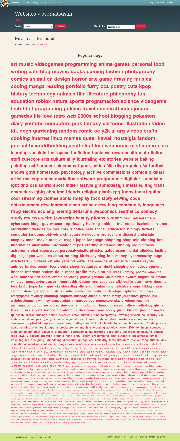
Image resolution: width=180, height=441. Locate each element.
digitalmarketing (78, 381)
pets (89, 228)
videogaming (147, 377)
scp (106, 407)
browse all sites (41, 44)
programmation (132, 399)
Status (143, 437)
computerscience (135, 358)
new (84, 407)
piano (121, 310)
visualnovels (114, 276)
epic (106, 366)
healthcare (161, 371)
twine (40, 351)
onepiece (28, 393)
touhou (37, 305)
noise (14, 327)
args (86, 348)
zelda (62, 411)
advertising (126, 411)
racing (32, 377)
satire (21, 407)
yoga (39, 355)
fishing (152, 371)
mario (14, 351)
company (48, 399)
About (110, 437)
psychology (73, 172)
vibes (136, 402)
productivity (139, 417)
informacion (80, 402)
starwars (69, 351)
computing (92, 351)
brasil (77, 336)
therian (127, 362)
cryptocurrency (53, 407)
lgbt (15, 185)
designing (37, 340)
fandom (146, 138)
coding (19, 86)
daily (29, 402)
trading (66, 362)
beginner (36, 420)
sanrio (45, 185)
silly (71, 159)
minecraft (108, 108)
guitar (155, 191)
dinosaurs (70, 340)
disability (156, 407)
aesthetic (79, 145)
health (131, 152)
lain (42, 286)
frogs (23, 384)
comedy (149, 211)
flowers (148, 228)
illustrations (53, 395)
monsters (73, 369)
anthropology (24, 380)
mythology (144, 305)
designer (111, 417)
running (25, 327)
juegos (29, 255)
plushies (37, 327)
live (42, 395)
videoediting (46, 362)
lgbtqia (52, 365)
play (131, 396)
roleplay (81, 198)
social (130, 223)
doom (114, 358)
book (161, 239)
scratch (115, 348)
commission (145, 405)
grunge (83, 340)
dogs (25, 130)
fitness (148, 244)
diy (118, 165)
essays (51, 281)
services (25, 358)
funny (127, 191)
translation (76, 358)
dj (44, 355)
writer (117, 390)
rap (62, 291)
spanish (24, 319)
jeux (132, 414)
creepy (154, 355)
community (129, 205)
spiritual (13, 417)
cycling (83, 390)
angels (88, 371)
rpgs (14, 336)
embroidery (107, 411)
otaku (157, 381)
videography (96, 355)
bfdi (93, 323)
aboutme (55, 191)
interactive (79, 300)
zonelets (112, 327)
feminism (142, 327)
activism (47, 332)
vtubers (126, 351)
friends (73, 191)
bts (27, 340)
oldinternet (76, 405)
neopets (67, 417)
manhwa (33, 344)
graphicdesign (109, 185)
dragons (116, 305)
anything (97, 255)
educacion (117, 228)
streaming (31, 198)
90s (110, 165)
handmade (67, 399)
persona (150, 358)
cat (76, 165)
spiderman (107, 396)
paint (63, 423)
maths (105, 344)
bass (119, 411)
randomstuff (133, 407)
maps (123, 369)
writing (19, 71)
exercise (143, 411)
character (29, 395)
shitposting (89, 384)
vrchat (90, 407)
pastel (135, 351)
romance (26, 276)
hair (41, 380)
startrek (92, 399)
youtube (34, 123)
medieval (40, 377)
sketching (105, 369)
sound (81, 369)
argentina (100, 420)
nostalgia (125, 138)
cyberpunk (20, 223)
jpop (51, 348)
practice (21, 399)
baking (147, 159)
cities (138, 420)
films (97, 145)
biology (133, 228)
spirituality (75, 223)
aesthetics (128, 211)
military (111, 405)
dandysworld (38, 399)
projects (121, 260)
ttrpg (16, 211)
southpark (28, 365)
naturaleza (43, 420)
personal (142, 63)
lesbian (136, 340)
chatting (21, 369)
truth (158, 393)
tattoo (151, 387)
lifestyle (85, 185)
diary (17, 123)
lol (99, 323)
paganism (14, 410)
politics (72, 108)
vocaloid (38, 152)
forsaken (76, 399)
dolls (59, 271)
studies (13, 420)
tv (31, 145)
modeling (152, 369)
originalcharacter (38, 405)
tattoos (120, 366)
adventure (69, 310)
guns (93, 395)
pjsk (45, 319)
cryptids (138, 390)
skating (72, 355)
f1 (71, 348)
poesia (160, 384)
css (33, 185)
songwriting (162, 405)
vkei (161, 315)
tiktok (151, 366)
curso (123, 384)
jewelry (23, 336)
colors (16, 374)
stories (114, 159)
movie (42, 239)
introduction (88, 305)
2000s (85, 115)
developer (115, 291)
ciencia (156, 417)
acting (66, 348)
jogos (33, 286)
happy (69, 420)
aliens (82, 286)
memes (72, 138)
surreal (53, 384)
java (88, 369)
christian (131, 377)
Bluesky (48, 437)
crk (61, 399)
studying (86, 315)
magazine (141, 384)
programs (158, 396)
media (137, 145)
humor (104, 305)
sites (129, 384)
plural (146, 374)
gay (45, 223)
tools (112, 340)
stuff (15, 159)
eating (13, 377)
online (53, 315)
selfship (69, 395)
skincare (148, 362)
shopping (113, 239)
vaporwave (49, 250)
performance (123, 396)
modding (51, 295)
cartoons (113, 123)
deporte (31, 351)
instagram (91, 405)
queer (89, 138)
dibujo (46, 402)
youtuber (57, 405)
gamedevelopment (146, 266)
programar (83, 362)
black (89, 411)
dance (47, 178)
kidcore (97, 377)
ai (113, 130)
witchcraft (19, 260)
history (19, 93)
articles (55, 399)
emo (151, 145)
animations (104, 286)
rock (95, 198)
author (34, 371)
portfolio (76, 86)
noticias (147, 402)
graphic (59, 336)
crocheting (61, 387)
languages (153, 205)
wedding (57, 377)
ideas (137, 369)
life (37, 115)
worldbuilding (51, 145)
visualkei (150, 411)
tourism (21, 377)
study (16, 218)
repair (122, 414)
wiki (119, 281)
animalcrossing (35, 414)
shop (127, 239)
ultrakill (147, 399)
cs (164, 402)
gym (138, 281)
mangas (56, 371)
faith (18, 420)
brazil (111, 377)
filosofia (153, 405)
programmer (89, 358)
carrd (100, 310)
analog (144, 369)
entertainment (25, 205)
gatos (109, 250)
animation (41, 78)
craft (52, 323)
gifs (52, 319)
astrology (107, 281)
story (107, 198)
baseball (15, 358)
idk (14, 130)
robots (130, 300)
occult (43, 266)
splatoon (131, 291)
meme (79, 291)
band (107, 260)
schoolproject (76, 387)
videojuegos (135, 108)
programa (49, 380)
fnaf (120, 223)
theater (23, 348)
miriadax (90, 414)
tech (16, 108)
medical (158, 366)
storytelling (21, 228)
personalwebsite (74, 250)
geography (114, 332)
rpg (116, 191)
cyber (44, 358)
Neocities (18, 437)
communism (82, 327)
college (155, 351)
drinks (153, 420)
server (115, 396)
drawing (123, 78)
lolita (135, 348)
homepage (51, 374)
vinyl (141, 402)
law (151, 319)
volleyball (129, 332)
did (134, 384)
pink (77, 123)
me (119, 178)
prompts (159, 420)
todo (98, 405)
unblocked (82, 355)
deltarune (82, 211)
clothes (51, 198)
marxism (99, 411)
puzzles (104, 295)
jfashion (146, 310)
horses (164, 351)
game (105, 78)
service (49, 377)
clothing (148, 239)
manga (37, 86)
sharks (14, 348)
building (94, 387)
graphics (132, 165)
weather (75, 366)
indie (71, 185)
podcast (159, 332)
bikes (141, 399)
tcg (80, 420)
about (58, 255)
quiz (60, 402)
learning (19, 152)
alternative (41, 244)
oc (97, 130)
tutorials (95, 393)
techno (112, 366)
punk (86, 165)
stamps (135, 286)
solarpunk (49, 405)
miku (119, 362)
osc (71, 305)
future (96, 407)
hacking (93, 223)
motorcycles (148, 417)
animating (112, 407)
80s (129, 348)
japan (81, 239)
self (134, 420)
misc (123, 348)
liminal (157, 387)
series (99, 165)
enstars (35, 380)
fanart (141, 191)
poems (141, 272)
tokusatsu (28, 423)
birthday (80, 295)
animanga (21, 371)
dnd (24, 185)
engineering (59, 211)
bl (86, 319)
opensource (42, 369)
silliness (118, 417)
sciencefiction (139, 381)
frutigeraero (91, 266)
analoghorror (16, 390)
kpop (145, 86)
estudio (21, 395)
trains (143, 351)
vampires (154, 272)
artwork (65, 371)
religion (89, 191)
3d (144, 165)
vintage (114, 218)
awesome (96, 344)
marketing (65, 178)
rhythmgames (157, 402)
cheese (149, 414)
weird (47, 218)
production (62, 332)
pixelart (156, 172)
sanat (103, 399)
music (26, 63)
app (42, 291)
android (78, 348)
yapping (14, 380)
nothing (71, 255)
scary (104, 377)
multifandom (98, 414)
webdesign (41, 228)
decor (108, 399)
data (101, 319)
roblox (43, 100)
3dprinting (16, 365)
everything (106, 205)
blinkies (146, 250)
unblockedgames (145, 407)
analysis (154, 374)
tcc (28, 371)
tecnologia (59, 266)
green (68, 366)
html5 (107, 266)
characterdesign (36, 315)
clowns (22, 351)
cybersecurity (140, 255)
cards (20, 393)
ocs (104, 86)
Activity (35, 2)
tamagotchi (107, 414)
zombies (162, 417)
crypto (148, 260)
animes (17, 266)
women (129, 381)
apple (19, 405)
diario (129, 417)
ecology (36, 358)
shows (17, 172)
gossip (76, 414)
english (52, 291)
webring (107, 420)
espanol (58, 414)
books (77, 71)
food (159, 63)
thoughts (60, 228)
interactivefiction (68, 414)
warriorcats (109, 362)
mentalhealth (67, 281)
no (143, 315)
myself (135, 315)
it (71, 228)
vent (44, 344)
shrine (123, 323)
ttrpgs (78, 244)
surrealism (128, 366)
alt (106, 319)
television (97, 271)
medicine (99, 291)
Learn (43, 2)
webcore (57, 223)
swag (141, 323)
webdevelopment (24, 300)
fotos (74, 411)
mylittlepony (138, 393)
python (145, 295)
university (34, 390)
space (63, 152)
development (54, 205)
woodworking (145, 420)
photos (98, 218)
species (161, 399)
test (52, 152)
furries (30, 266)
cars (163, 145)
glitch (48, 390)
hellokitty (101, 340)
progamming (100, 336)
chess (92, 295)
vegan (22, 414)
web (71, 115)
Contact (161, 437)
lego (74, 362)
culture (58, 159)
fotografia (51, 327)
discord (129, 234)
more (43, 410)
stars (131, 319)
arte (93, 78)
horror (79, 78)
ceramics (14, 387)
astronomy (20, 250)
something (138, 414)
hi (27, 369)
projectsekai (70, 423)
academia (94, 374)
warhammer (103, 417)
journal (19, 145)
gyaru (157, 286)
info (110, 255)
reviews (32, 218)
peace (130, 420)
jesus (142, 348)
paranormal (64, 323)
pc (148, 351)
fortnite (49, 310)
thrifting (70, 374)
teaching (142, 300)
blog (45, 71)
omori (52, 344)
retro (59, 115)
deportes (64, 315)
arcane (89, 423)
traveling (123, 315)
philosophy (123, 93)
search (162, 374)
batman (99, 396)
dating (128, 414)
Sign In (170, 2)
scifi (33, 165)
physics (96, 250)
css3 (154, 414)
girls (161, 348)
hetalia (164, 387)
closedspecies (141, 387)
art (14, 63)
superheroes (149, 393)
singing (123, 244)
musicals (26, 310)
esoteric (110, 393)
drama (32, 369)
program (105, 178)
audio (92, 319)
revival (117, 405)
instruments (14, 414)
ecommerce (129, 344)
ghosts (90, 390)
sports (76, 100)
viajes (74, 407)
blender (133, 310)
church (84, 405)
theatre (135, 260)
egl (27, 377)
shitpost (154, 399)
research (44, 260)
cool (15, 198)
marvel (148, 281)
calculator (124, 405)
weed (45, 365)
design (62, 78)
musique (28, 407)
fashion (114, 71)
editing (145, 185)
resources (51, 305)
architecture (70, 234)
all (109, 271)
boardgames (79, 332)
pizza (39, 310)
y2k (106, 130)
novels (159, 310)
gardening (45, 130)
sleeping (121, 266)
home (133, 323)
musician (75, 420)
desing (115, 411)
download (57, 423)
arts (45, 159)
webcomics (105, 211)
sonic (65, 198)
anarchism (115, 344)
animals (66, 93)
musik (96, 417)
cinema (64, 165)
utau (14, 332)
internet (40, 138)
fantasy (92, 123)
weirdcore (90, 234)
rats (110, 381)
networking (151, 384)
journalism (130, 295)
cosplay (17, 239)
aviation (69, 384)
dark (113, 319)
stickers (141, 344)
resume (84, 281)
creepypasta (20, 295)
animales (33, 362)
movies (60, 71)
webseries (65, 380)
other (69, 271)
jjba (69, 390)
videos (134, 130)
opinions (123, 420)
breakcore (66, 327)
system (131, 276)
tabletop (51, 369)
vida (43, 374)
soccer (100, 228)
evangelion (35, 410)
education (22, 100)
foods (150, 323)
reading (55, 86)
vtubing (22, 410)
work (14, 276)
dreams (161, 276)
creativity (152, 178)
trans (159, 185)
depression (35, 387)
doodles (115, 399)
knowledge (67, 377)
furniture (55, 390)
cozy (71, 344)
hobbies (108, 223)
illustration (137, 123)
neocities (36, 402)
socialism (139, 366)
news (117, 152)
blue (113, 336)
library (104, 381)
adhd (69, 405)
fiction (157, 152)
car (91, 340)
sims (131, 405)
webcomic (117, 145)
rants (76, 384)
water (112, 387)
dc (155, 362)
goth (30, 172)
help (147, 355)
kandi (38, 365)
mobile (152, 390)
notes (102, 393)
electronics (33, 211)
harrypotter (24, 387)
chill (30, 374)
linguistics (146, 276)
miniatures (92, 420)
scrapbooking (119, 381)
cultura (65, 369)
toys (14, 286)
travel (88, 108)
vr (12, 281)
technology (42, 93)
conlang (77, 395)
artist (16, 178)
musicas (71, 393)
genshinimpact (128, 387)
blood (137, 405)
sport (58, 185)
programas (104, 371)
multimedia (103, 358)
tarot (94, 281)
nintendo (108, 244)
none (68, 336)
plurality (51, 355)
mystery (37, 295)
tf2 (91, 332)
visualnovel (79, 371)
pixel (33, 323)
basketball (146, 223)
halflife (117, 420)
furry (93, 86)
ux (46, 395)
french (164, 393)
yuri (92, 286)
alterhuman (103, 387)
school (101, 115)
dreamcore (87, 310)
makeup (31, 178)
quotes (26, 390)
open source (29, 437)
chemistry (43, 348)
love (47, 115)
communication (98, 402)
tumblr (121, 358)
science (130, 100)
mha (28, 410)
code (135, 198)
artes (51, 358)
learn (102, 374)
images (15, 355)
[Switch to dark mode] (177, 2)
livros (58, 348)
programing (48, 108)
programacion (102, 100)
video (158, 123)
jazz (46, 351)
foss (132, 390)
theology (116, 384)
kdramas (45, 387)
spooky (27, 414)
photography (140, 71)
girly (119, 351)
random (68, 130)
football (157, 165)
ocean (20, 315)
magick (19, 417)
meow (60, 319)
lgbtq (39, 191)
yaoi (65, 260)
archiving (41, 423)
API (136, 437)
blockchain (85, 399)
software (86, 178)
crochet (47, 165)
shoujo (88, 402)
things (62, 344)
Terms (152, 437)
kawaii (105, 138)
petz (82, 384)
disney (13, 405)
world (13, 371)
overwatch (68, 411)
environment (56, 351)
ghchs (158, 305)
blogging (121, 115)
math (144, 152)
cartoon (17, 291)
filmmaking (144, 332)
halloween (131, 374)
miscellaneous (52, 420)
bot (98, 399)
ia (167, 402)
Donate (118, 437)
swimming (92, 366)
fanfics (63, 393)
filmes (153, 336)
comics (19, 78)
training (104, 405)
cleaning (85, 374)
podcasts (42, 371)
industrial (14, 407)
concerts (125, 390)
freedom (119, 371)
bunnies (142, 319)
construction (124, 355)
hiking (147, 286)
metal (131, 185)
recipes (36, 319)
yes (146, 366)
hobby (110, 310)
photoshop (49, 423)
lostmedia (53, 402)
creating (75, 390)
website (130, 159)
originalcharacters (139, 217)
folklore (88, 393)
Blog (130, 437)
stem (84, 411)
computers (57, 123)
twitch (123, 327)
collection (62, 355)
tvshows (77, 260)
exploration (158, 411)
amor (75, 315)
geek (18, 402)
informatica (20, 244)
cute (132, 86)
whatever (25, 355)
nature (60, 100)
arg (121, 130)
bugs (158, 255)
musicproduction (52, 393)
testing (161, 250)
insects (57, 362)
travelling (17, 340)
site (57, 260)
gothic (128, 281)
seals (62, 395)
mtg (88, 395)
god (148, 344)
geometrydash (43, 417)
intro (69, 291)
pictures (99, 332)
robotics (46, 336)
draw (82, 351)
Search (26, 2)
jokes (164, 420)
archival (34, 423)
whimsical (49, 410)
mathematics (20, 305)
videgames (62, 420)
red (134, 417)
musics (72, 402)
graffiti (98, 384)
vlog (145, 340)
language (95, 239)
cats (33, 71)
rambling (44, 414)
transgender (35, 281)
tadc (73, 417)
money (121, 255)
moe (63, 405)
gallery (130, 305)
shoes (77, 374)
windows (146, 291)
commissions (116, 172)
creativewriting (110, 402)
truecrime (95, 369)
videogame (153, 100)
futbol (19, 281)
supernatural (62, 358)
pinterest (34, 332)
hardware (137, 362)
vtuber (161, 223)
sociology (115, 369)
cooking (20, 138)
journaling (87, 159)
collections (83, 414)
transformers (82, 344)
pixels (118, 300)
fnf (59, 310)
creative (56, 239)
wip (33, 260)
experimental (127, 250)
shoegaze (29, 399)
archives (118, 393)
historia (32, 348)
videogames (49, 63)
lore (117, 234)
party (119, 407)
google (125, 407)
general (150, 381)
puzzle (85, 276)
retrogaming (110, 355)
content (144, 396)
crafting (92, 244)
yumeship (138, 355)
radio (136, 244)
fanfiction (80, 152)
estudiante (15, 384)
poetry (118, 86)
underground (128, 402)
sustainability (43, 384)
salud (100, 366)
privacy (161, 323)
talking (63, 390)
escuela (163, 355)
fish (37, 276)
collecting (71, 276)
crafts (150, 130)
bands (95, 371)
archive (93, 172)
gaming (95, 71)
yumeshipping (65, 407)
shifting (124, 417)
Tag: (100, 26)
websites (44, 255)
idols (101, 407)
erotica (14, 393)
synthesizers (36, 407)
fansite (122, 319)
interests (32, 271)
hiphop (43, 323)
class (45, 407)
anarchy (79, 393)
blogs (36, 223)
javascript (64, 218)
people (14, 369)
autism (47, 271)
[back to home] (5, 3)
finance (17, 271)
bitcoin (83, 366)
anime (105, 63)
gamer (14, 362)
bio (154, 295)
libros (116, 272)
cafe (148, 348)
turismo (97, 381)
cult (37, 417)
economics (162, 369)
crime (80, 407)
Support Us (54, 2)
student (155, 340)
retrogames (32, 384)
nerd (100, 362)
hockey (127, 371)
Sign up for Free (157, 2)
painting (19, 165)
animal (24, 402)
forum (61, 365)
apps (50, 286)
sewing (121, 198)
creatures (52, 414)
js (11, 374)
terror (164, 377)
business (101, 152)
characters (22, 191)
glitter (13, 402)
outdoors (124, 336)
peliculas (121, 286)
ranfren (77, 423)
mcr (33, 355)
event (93, 362)
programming (81, 63)
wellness (61, 384)
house (57, 411)
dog (92, 300)
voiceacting (99, 390)
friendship (88, 377)
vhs (112, 371)
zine (64, 305)
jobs (112, 420)
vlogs (37, 395)
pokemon (144, 115)
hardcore (61, 374)
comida (139, 172)
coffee (79, 228)
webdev (99, 348)
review (151, 396)
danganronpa (20, 323)
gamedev (21, 115)
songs (22, 332)
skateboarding (66, 286)
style (14, 319)
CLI (125, 437)
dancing (160, 281)
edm (50, 371)
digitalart (132, 178)
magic (69, 239)
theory (13, 395)
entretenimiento (81, 417)
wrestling (99, 327)
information (62, 244)
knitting (128, 272)
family (116, 295)
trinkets (23, 362)
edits (12, 423)
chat (34, 250)
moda (31, 239)
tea (91, 348)
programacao (120, 377)
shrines (37, 393)
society (159, 390)
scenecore (157, 327)
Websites (15, 2)
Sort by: (18, 26)
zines (74, 205)
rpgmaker (127, 393)
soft (42, 393)
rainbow (160, 414)
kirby (108, 374)
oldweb (52, 234)
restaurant (143, 371)
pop (101, 351)
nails (163, 381)
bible (123, 374)
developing (24, 420)
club (86, 420)
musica (142, 78)
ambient (89, 381)
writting (24, 374)
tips (30, 420)
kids (83, 395)
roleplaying (108, 315)
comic (85, 130)
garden (86, 387)
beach (80, 411)
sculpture (116, 374)
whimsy (44, 300)
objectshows (74, 319)
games (122, 63)
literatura (123, 340)
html (28, 108)
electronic (157, 344)
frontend (90, 417)
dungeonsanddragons (57, 417)
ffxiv (132, 327)
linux (57, 138)
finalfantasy (26, 417)
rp (12, 314)
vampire (14, 399)
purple (134, 371)
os (42, 402)
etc (102, 159)
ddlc (16, 423)
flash (158, 358)
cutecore (31, 159)
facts (94, 411)
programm (115, 414)
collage (35, 336)
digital (16, 255)
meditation (26, 405)
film (81, 93)
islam (132, 411)
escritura (137, 396)
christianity (110, 323)
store (155, 348)
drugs (42, 390)
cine (96, 315)
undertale (145, 234)
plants (105, 191)
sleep (74, 266)
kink (33, 417)
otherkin (36, 374)
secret (21, 423)
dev (163, 340)
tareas (83, 423)
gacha (52, 387)
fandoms (36, 234)
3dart (145, 390)
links (14, 310)
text (138, 377)
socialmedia (140, 336)
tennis (57, 380)
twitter (138, 411)
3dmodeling (54, 340)
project (107, 234)
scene (87, 205)
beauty (82, 218)
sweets (119, 402)
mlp (136, 239)
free (88, 291)
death (86, 336)
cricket (140, 374)
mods (118, 387)
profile (81, 271)
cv (68, 387)
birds (84, 255)
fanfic (23, 286)
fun (141, 93)
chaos (66, 402)
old (76, 351)
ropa (58, 369)
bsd (71, 371)
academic (110, 390)
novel (107, 348)
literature (97, 93)
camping (122, 399)
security (152, 315)
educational (19, 344)
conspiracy (78, 377)
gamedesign (60, 300)
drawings (31, 291)
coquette (66, 295)
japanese (94, 260)
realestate (110, 351)
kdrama (130, 369)
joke (144, 414)
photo (46, 276)
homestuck (48, 172)
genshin (98, 276)
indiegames (81, 323)
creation (157, 377)
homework (107, 384)
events (57, 276)
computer (19, 234)
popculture (104, 300)
